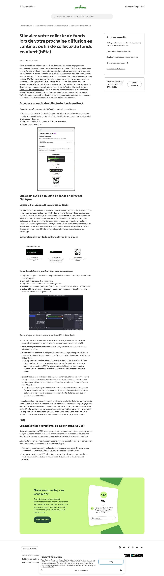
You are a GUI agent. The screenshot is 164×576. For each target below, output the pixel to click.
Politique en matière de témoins (35, 559)
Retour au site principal (134, 7)
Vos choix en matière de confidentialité (38, 563)
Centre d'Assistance (26, 25)
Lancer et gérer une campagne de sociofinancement (51, 25)
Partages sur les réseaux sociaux (81, 25)
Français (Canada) (29, 549)
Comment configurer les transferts (119, 51)
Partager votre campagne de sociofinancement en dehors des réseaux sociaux (124, 44)
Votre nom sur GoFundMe (116, 69)
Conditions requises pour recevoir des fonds (122, 57)
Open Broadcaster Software (31, 90)
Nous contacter (134, 84)
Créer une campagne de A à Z (117, 63)
